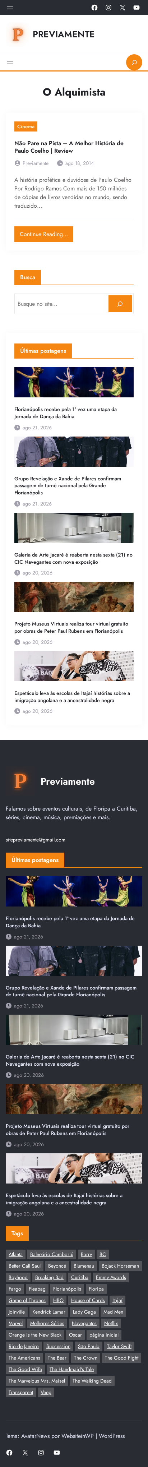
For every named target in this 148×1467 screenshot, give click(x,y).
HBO (58, 1300)
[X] (122, 7)
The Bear (57, 1357)
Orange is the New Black (35, 1334)
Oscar (75, 1334)
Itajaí (117, 1300)
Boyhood (18, 1277)
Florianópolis (67, 1288)
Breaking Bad (49, 1277)
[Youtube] (136, 7)
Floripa (96, 1288)
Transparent (21, 1392)
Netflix (111, 1323)
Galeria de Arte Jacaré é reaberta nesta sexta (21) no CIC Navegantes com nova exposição (73, 559)
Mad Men (113, 1311)
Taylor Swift (119, 1346)
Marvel (16, 1323)
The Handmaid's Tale (72, 1369)
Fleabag (37, 1288)
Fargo (15, 1288)
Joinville (17, 1311)
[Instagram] (108, 7)
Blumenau (84, 1265)
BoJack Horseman (120, 1265)
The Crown (85, 1357)
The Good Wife (25, 1369)
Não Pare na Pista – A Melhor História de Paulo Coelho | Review (69, 146)
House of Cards (88, 1300)
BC (103, 1254)
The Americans (24, 1357)
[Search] (120, 303)
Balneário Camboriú (51, 1254)
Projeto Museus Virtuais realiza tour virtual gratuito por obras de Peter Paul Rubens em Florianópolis (71, 628)
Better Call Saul (25, 1265)
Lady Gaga (84, 1311)
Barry (86, 1254)
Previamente (64, 34)
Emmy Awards (111, 1277)
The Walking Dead (92, 1380)
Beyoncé (57, 1265)
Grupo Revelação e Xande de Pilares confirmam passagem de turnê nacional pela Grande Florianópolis (67, 486)
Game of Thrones (27, 1300)
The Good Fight (121, 1357)
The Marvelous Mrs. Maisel (37, 1380)
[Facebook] (94, 7)
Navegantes (84, 1323)
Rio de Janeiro (24, 1346)
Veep (46, 1392)
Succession (58, 1346)
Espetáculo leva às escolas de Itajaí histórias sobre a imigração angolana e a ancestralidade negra (72, 697)
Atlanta (16, 1254)
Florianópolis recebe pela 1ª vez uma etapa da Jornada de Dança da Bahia (65, 413)
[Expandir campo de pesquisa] (134, 62)
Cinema (25, 126)
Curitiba (79, 1277)
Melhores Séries (47, 1323)
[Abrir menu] (10, 7)
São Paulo (89, 1346)
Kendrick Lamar (48, 1311)
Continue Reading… (46, 232)
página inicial (104, 1334)
